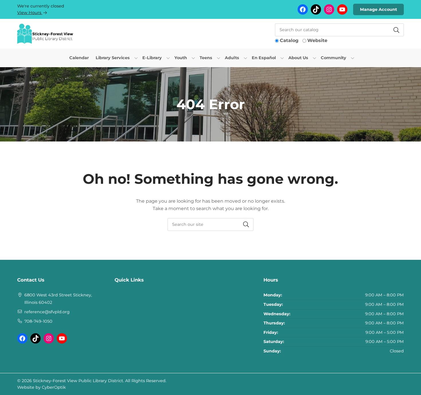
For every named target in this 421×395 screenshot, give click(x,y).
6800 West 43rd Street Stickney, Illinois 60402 (58, 298)
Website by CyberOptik (41, 387)
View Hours (29, 12)
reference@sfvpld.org (47, 311)
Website (317, 40)
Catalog (289, 40)
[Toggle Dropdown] (136, 57)
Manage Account (378, 9)
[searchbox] (210, 224)
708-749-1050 (38, 321)
